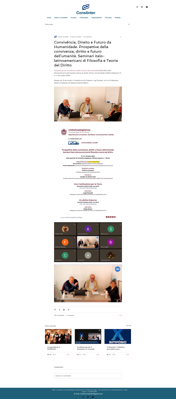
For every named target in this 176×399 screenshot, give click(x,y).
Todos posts (49, 24)
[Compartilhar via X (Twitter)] (59, 310)
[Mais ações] (121, 37)
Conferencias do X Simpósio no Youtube (85, 348)
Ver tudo (128, 325)
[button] (129, 24)
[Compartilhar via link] (68, 310)
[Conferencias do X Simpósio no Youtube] (88, 336)
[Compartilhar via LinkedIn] (64, 310)
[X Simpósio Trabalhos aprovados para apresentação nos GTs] (117, 336)
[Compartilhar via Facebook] (55, 310)
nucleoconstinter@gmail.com (91, 394)
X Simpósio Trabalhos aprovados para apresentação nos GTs (116, 348)
